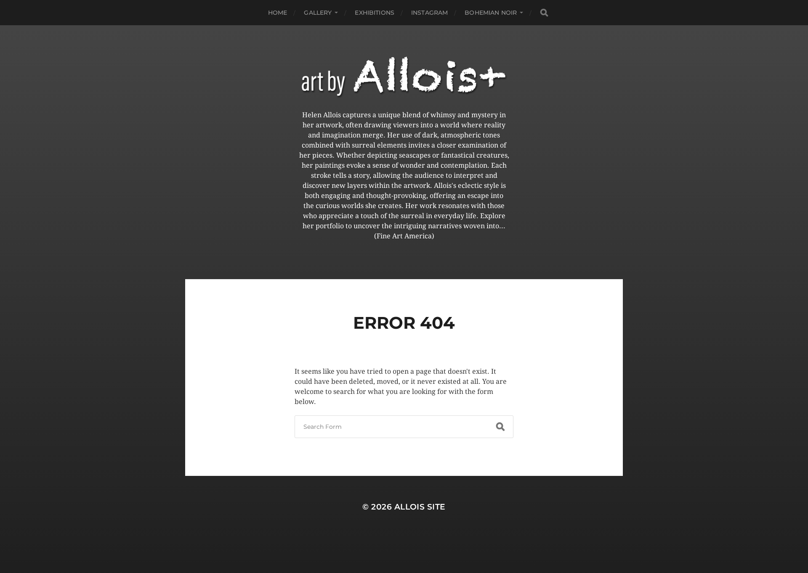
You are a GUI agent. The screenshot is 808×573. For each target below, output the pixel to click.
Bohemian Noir (491, 12)
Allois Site (420, 507)
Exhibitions (374, 12)
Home (277, 12)
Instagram (429, 12)
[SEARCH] (544, 13)
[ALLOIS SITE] (404, 77)
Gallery (318, 12)
